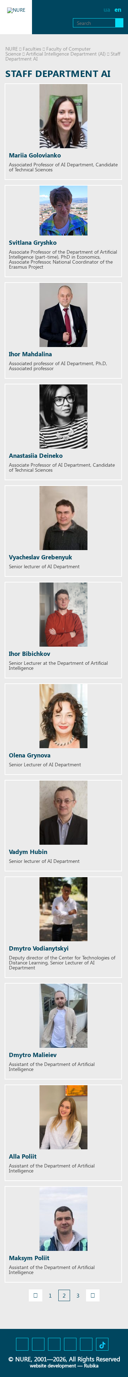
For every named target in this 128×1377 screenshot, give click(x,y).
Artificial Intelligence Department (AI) (66, 53)
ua (106, 9)
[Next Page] (93, 1295)
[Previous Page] (35, 1295)
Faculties (32, 48)
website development (53, 1365)
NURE (11, 48)
